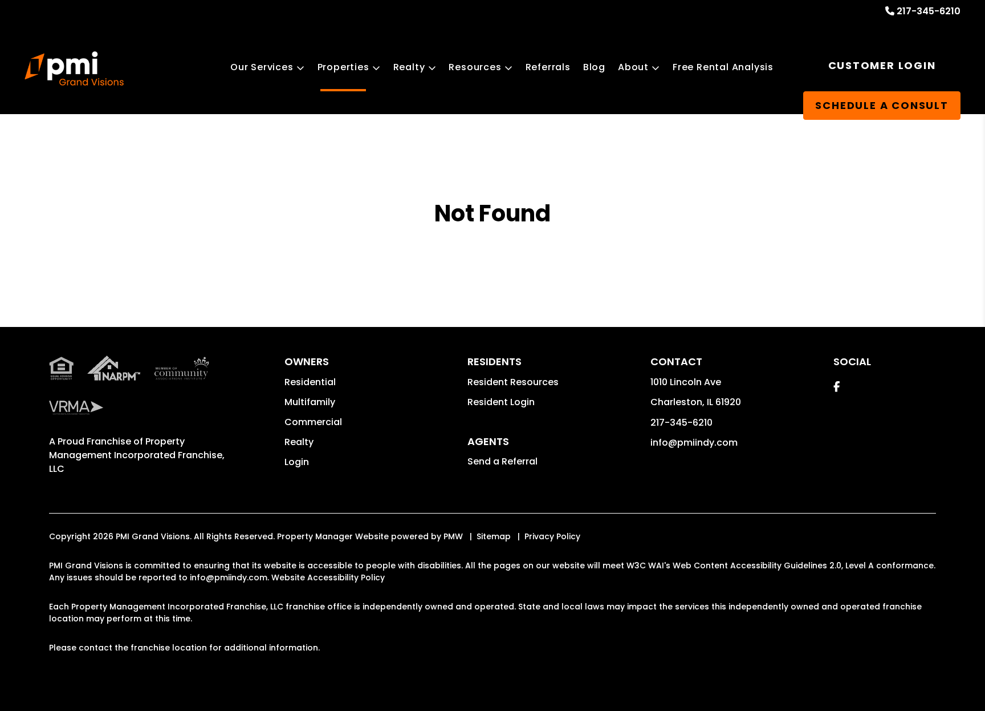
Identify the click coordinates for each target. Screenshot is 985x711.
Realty (409, 67)
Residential (310, 382)
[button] (836, 387)
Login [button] (296, 461)
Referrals (548, 67)
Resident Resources (513, 382)
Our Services (262, 67)
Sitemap (494, 536)
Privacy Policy (552, 536)
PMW (453, 536)
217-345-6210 (928, 11)
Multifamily (309, 402)
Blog (594, 67)
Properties (343, 67)
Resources (475, 67)
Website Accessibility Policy (328, 577)
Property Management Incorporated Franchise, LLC (137, 455)
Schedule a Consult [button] (881, 105)
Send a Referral (502, 461)
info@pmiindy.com (694, 442)
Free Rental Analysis (723, 67)
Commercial (313, 422)
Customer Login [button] (882, 65)
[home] (74, 68)
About (633, 67)
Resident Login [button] (501, 402)
